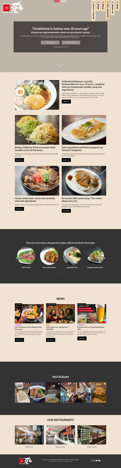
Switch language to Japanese (60, 46)
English (57, 1)
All (47, 324)
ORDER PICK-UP (70, 42)
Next (104, 258)
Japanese (63, 1)
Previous (16, 258)
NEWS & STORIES (74, 459)
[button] (22, 392)
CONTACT (66, 459)
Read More (66, 101)
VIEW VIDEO (50, 42)
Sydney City (18, 324)
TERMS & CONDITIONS (57, 459)
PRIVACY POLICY (46, 459)
